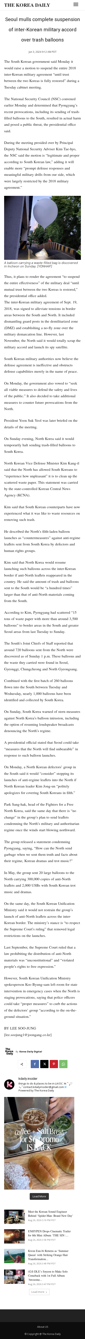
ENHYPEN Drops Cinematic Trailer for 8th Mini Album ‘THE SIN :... (49, 1233)
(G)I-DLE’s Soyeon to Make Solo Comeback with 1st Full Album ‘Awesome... (48, 1275)
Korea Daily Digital (30, 1051)
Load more (37, 1292)
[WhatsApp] (63, 1064)
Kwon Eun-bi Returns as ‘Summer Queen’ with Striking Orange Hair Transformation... (48, 1255)
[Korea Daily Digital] (10, 1051)
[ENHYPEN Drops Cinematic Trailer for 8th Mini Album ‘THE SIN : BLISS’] (14, 1236)
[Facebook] (35, 1064)
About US (42, 1327)
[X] (44, 1064)
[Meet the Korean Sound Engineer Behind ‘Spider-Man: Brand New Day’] (14, 1217)
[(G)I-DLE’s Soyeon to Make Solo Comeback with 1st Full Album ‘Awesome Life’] (14, 1276)
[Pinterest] (54, 1064)
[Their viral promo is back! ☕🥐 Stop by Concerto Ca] (39, 1143)
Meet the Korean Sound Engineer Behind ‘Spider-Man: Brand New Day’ (50, 1214)
